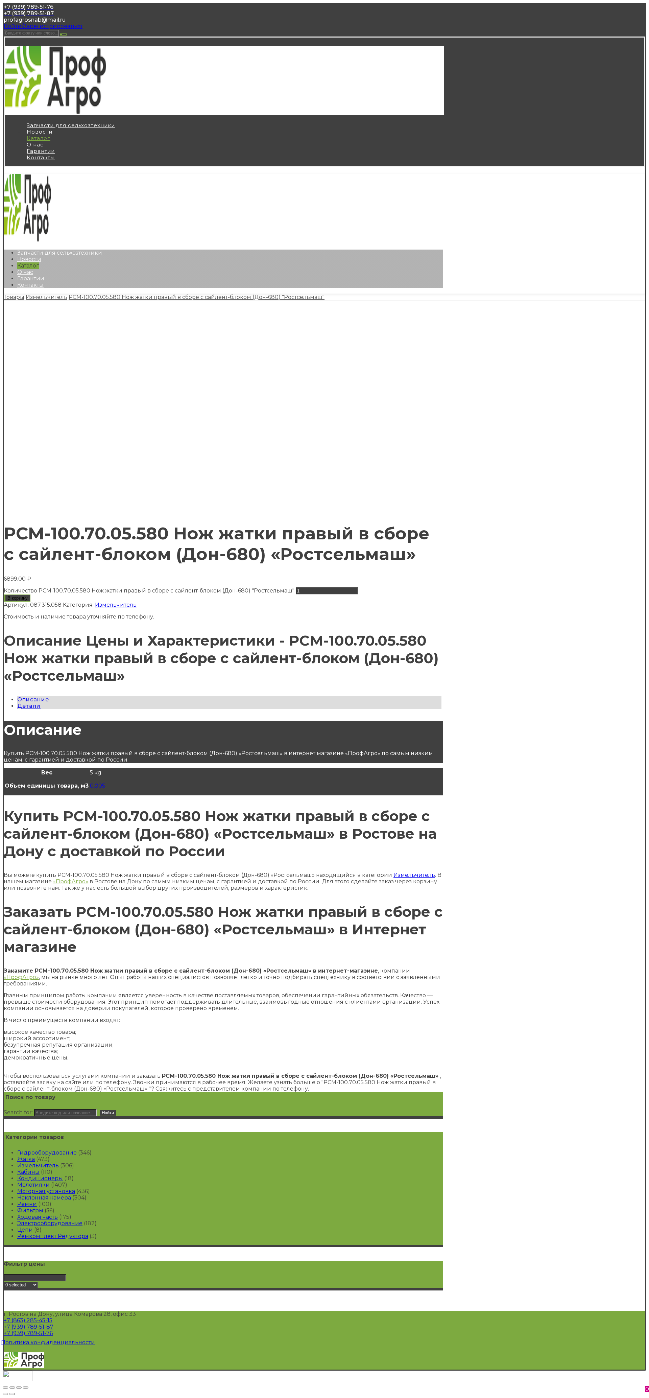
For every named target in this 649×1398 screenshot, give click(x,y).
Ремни (27, 1204)
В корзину (17, 598)
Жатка (26, 1159)
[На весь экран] (19, 1388)
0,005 (97, 786)
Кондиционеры (40, 1178)
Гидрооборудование (47, 1152)
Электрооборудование (49, 1223)
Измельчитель (116, 605)
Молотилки (33, 1185)
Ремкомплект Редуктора (52, 1236)
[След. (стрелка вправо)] (12, 1394)
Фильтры (30, 1210)
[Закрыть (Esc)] (5, 1388)
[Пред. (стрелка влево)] (5, 1394)
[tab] (229, 699)
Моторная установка (46, 1191)
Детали (29, 706)
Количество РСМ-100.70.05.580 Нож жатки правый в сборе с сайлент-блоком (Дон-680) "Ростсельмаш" (149, 590)
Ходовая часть (37, 1217)
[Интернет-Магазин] (55, 112)
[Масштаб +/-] (25, 1388)
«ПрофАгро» (70, 881)
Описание (33, 699)
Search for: (18, 1112)
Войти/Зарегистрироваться (43, 26)
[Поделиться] (12, 1388)
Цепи (25, 1230)
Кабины (28, 1172)
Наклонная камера (44, 1197)
